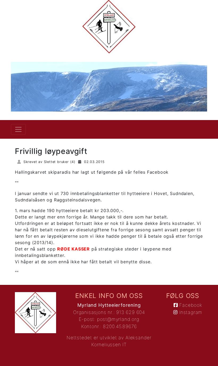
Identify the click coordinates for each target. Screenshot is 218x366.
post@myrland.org (118, 319)
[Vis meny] (18, 129)
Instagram (190, 312)
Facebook (190, 305)
